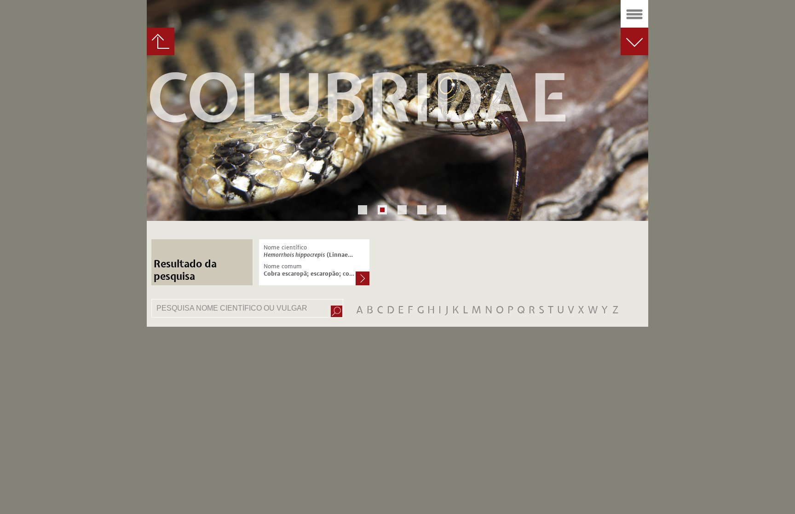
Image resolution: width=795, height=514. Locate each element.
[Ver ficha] (362, 279)
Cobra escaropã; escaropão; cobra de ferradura (310, 273)
